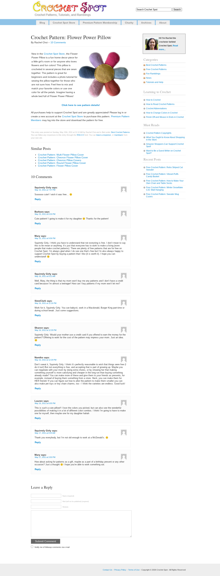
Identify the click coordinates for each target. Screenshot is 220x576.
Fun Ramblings (153, 73)
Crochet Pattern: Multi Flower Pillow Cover (61, 154)
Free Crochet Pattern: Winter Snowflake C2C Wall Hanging (164, 188)
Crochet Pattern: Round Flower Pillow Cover (62, 163)
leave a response (103, 135)
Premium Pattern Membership (100, 22)
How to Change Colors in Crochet (162, 113)
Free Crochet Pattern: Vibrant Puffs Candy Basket (162, 175)
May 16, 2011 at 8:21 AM (45, 276)
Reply (38, 199)
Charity (129, 22)
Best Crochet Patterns (120, 132)
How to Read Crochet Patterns (160, 104)
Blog (42, 22)
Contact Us (107, 570)
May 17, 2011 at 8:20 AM (45, 433)
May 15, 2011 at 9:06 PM (45, 238)
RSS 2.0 (80, 135)
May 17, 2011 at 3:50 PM (45, 457)
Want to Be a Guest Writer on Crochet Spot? (163, 152)
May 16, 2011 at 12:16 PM (45, 303)
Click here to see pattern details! (81, 105)
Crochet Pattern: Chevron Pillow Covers (59, 160)
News (148, 78)
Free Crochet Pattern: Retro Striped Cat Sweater (164, 168)
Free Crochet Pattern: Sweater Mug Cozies (162, 195)
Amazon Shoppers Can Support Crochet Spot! (165, 145)
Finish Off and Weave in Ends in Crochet (165, 117)
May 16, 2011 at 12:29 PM (45, 330)
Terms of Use (134, 570)
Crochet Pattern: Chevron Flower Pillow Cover (63, 157)
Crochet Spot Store (64, 22)
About (162, 22)
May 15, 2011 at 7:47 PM (45, 190)
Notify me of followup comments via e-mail (52, 547)
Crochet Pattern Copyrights (158, 133)
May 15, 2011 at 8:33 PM (45, 214)
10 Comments (58, 42)
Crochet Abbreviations (156, 108)
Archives (146, 22)
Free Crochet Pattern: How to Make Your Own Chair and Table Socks (165, 182)
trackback (118, 135)
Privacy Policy (120, 570)
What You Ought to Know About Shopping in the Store (165, 138)
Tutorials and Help (154, 82)
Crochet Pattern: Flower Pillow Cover (58, 165)
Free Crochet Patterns (156, 69)
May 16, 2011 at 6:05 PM (45, 403)
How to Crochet (153, 100)
